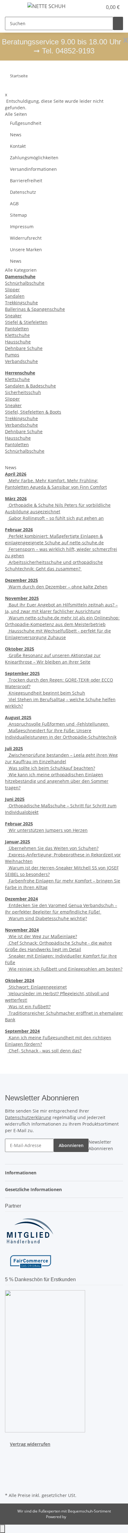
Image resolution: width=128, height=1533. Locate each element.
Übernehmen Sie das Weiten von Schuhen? (52, 848)
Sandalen (15, 296)
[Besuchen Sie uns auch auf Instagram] (10, 1469)
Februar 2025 (19, 824)
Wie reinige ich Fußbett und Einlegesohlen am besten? (64, 969)
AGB (14, 203)
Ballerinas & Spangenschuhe (35, 309)
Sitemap (18, 215)
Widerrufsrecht (26, 238)
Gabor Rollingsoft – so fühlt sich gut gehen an (55, 518)
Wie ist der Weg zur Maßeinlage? (42, 936)
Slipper (12, 290)
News (15, 135)
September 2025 (22, 673)
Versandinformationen (33, 169)
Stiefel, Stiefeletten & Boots (33, 412)
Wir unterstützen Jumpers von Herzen (47, 830)
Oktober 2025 (19, 649)
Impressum (22, 226)
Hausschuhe (18, 342)
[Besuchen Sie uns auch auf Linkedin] (10, 1483)
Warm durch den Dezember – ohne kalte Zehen (57, 587)
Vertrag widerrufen (30, 1444)
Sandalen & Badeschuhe (30, 386)
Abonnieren (71, 1145)
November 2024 (22, 930)
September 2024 (22, 1031)
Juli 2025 (14, 748)
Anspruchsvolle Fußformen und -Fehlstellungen (58, 724)
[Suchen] (118, 23)
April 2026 (15, 474)
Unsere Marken (26, 249)
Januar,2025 (17, 842)
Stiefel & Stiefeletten (26, 322)
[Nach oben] (2, 1529)
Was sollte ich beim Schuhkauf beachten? (51, 768)
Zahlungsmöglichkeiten (34, 158)
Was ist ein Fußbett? (29, 1006)
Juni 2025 (15, 799)
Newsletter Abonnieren (101, 1145)
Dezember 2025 (21, 580)
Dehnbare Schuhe (24, 348)
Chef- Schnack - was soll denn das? (44, 1051)
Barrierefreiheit (26, 181)
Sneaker (13, 316)
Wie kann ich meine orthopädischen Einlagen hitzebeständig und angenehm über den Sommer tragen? (56, 781)
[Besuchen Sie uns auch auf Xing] (10, 1476)
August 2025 (18, 717)
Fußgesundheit (25, 123)
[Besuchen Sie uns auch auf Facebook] (10, 1454)
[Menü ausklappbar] (13, 7)
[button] (90, 7)
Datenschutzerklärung (28, 1117)
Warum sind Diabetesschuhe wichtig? (47, 918)
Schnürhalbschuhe (24, 283)
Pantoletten (17, 329)
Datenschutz (23, 192)
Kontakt (18, 146)
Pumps (12, 355)
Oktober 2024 (19, 980)
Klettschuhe (17, 335)
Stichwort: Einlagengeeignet (37, 987)
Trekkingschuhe (21, 303)
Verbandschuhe (21, 361)
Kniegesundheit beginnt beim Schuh (46, 693)
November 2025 (22, 598)
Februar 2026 (19, 530)
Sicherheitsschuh (23, 392)
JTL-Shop (74, 1516)
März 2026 (16, 498)
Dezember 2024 (21, 899)
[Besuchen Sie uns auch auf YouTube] (10, 1461)
